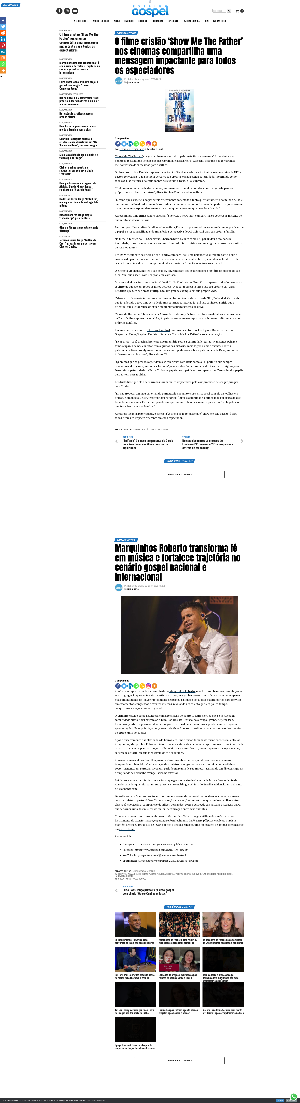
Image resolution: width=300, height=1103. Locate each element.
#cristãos (140, 871)
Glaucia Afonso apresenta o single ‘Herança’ (78, 229)
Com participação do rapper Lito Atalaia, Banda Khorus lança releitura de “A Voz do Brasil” (77, 186)
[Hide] (1, 76)
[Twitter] (124, 144)
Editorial (142, 20)
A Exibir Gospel (81, 20)
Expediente (173, 20)
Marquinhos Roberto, (182, 691)
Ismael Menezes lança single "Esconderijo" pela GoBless (75, 216)
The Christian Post (158, 330)
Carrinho (129, 20)
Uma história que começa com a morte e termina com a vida (77, 128)
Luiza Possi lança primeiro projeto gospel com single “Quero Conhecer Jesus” (78, 85)
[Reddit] (3, 33)
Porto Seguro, (193, 804)
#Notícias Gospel (136, 879)
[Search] (229, 10)
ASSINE (117, 20)
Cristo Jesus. (127, 829)
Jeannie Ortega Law (132, 149)
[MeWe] (3, 52)
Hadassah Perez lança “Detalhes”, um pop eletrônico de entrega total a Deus (79, 202)
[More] (154, 144)
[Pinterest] (3, 45)
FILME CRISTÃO (142, 430)
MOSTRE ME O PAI (160, 430)
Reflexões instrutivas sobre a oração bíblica (76, 115)
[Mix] (3, 58)
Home (206, 20)
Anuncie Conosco (101, 20)
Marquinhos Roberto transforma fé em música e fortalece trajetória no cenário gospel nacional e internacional (79, 67)
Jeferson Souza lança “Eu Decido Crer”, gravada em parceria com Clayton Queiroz (77, 243)
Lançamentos (219, 20)
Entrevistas (157, 20)
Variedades (78, 94)
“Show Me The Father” (129, 156)
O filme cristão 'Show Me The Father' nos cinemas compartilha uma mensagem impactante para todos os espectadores (78, 42)
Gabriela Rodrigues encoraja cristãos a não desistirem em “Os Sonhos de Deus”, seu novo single (78, 142)
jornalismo (133, 82)
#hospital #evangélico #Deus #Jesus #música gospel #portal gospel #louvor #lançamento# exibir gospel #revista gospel (174, 875)
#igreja (120, 879)
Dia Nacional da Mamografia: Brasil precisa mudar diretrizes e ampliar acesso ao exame (79, 101)
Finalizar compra (191, 20)
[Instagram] (148, 144)
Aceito (280, 1100)
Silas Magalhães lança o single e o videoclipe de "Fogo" (78, 156)
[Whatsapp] (136, 144)
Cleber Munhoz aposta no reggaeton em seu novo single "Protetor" (76, 170)
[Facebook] (118, 144)
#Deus (151, 871)
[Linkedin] (130, 144)
